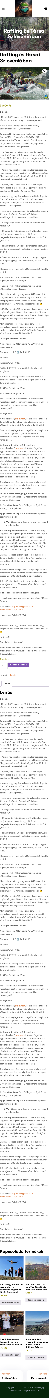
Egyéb (13, 675)
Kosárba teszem (18, 665)
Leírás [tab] (7, 684)
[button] (44, 71)
